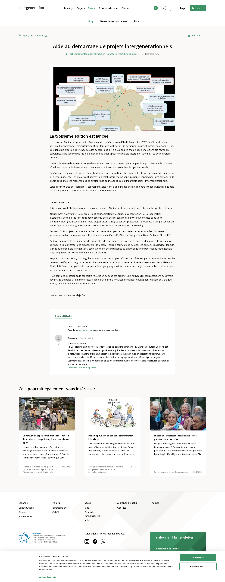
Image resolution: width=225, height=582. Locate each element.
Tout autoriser (198, 558)
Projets (81, 8)
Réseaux (23, 512)
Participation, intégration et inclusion (87, 53)
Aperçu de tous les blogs (35, 35)
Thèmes (125, 8)
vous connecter (85, 330)
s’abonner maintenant (167, 548)
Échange (68, 8)
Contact (121, 507)
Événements (25, 516)
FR (171, 8)
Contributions (26, 507)
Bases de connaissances (113, 21)
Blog (90, 21)
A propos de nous (108, 8)
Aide (136, 21)
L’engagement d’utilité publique (122, 53)
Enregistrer (198, 8)
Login (183, 8)
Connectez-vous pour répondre (82, 367)
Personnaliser (196, 566)
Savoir (91, 8)
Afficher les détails (47, 577)
